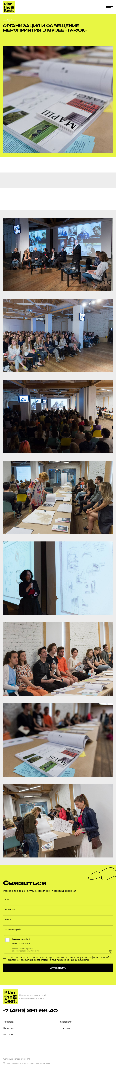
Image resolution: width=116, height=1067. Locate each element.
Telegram (8, 1021)
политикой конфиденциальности (70, 959)
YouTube (8, 1034)
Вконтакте (8, 1028)
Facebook (65, 1028)
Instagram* (66, 1021)
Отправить (58, 967)
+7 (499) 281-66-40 (30, 1010)
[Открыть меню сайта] (109, 7)
